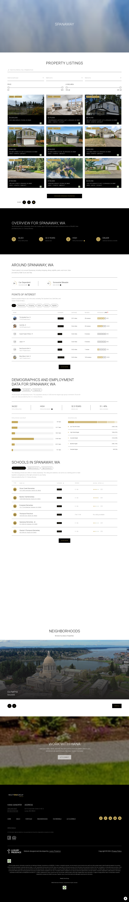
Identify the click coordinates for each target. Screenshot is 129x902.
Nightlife (55, 305)
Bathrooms (49, 78)
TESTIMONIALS (57, 819)
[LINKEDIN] (110, 818)
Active (40, 305)
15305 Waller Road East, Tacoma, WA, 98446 (29, 498)
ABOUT (18, 819)
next (14, 706)
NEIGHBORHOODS (42, 819)
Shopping (32, 305)
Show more (64, 367)
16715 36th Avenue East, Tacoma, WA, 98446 (30, 490)
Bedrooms (88, 78)
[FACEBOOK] (101, 818)
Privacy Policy (117, 851)
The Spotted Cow (24, 317)
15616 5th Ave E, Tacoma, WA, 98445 (28, 515)
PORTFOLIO (29, 819)
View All (116, 706)
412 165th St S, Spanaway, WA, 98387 (28, 524)
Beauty (47, 305)
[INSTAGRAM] (105, 818)
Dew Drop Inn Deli (24, 348)
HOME (9, 819)
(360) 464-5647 (12, 809)
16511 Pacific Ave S (24, 350)
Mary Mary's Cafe (24, 356)
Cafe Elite (21, 325)
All (14, 305)
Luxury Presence (55, 851)
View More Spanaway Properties (64, 196)
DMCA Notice (11, 828)
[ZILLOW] (115, 818)
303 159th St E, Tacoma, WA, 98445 (27, 532)
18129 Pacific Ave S (24, 327)
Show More (64, 540)
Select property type (12, 78)
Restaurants (22, 305)
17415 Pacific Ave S (24, 319)
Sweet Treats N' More (25, 334)
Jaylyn (21, 341)
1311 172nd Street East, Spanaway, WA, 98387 (30, 507)
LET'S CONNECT (71, 819)
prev (9, 706)
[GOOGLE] (120, 818)
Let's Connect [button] (64, 757)
